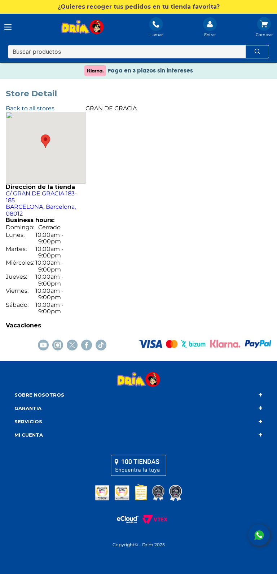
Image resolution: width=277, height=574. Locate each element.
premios (138, 492)
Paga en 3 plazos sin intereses (149, 71)
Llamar (156, 34)
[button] (138, 7)
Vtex (152, 519)
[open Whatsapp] (259, 535)
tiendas (138, 465)
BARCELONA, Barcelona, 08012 (41, 203)
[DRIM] (83, 28)
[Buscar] (257, 51)
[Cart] (264, 27)
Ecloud (124, 519)
